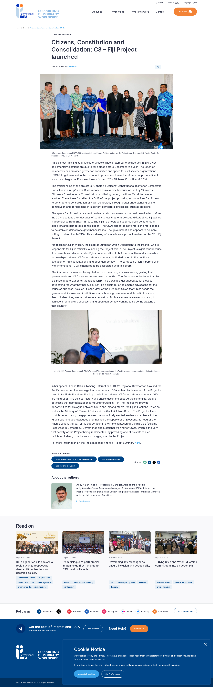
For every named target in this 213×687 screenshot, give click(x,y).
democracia (23, 582)
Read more (84, 501)
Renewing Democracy (83, 582)
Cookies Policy (85, 655)
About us (97, 11)
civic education (163, 587)
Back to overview (62, 34)
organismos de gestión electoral (32, 587)
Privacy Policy (105, 655)
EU (112, 582)
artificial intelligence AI (41, 582)
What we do (117, 11)
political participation (126, 582)
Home (18, 28)
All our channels (185, 611)
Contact (160, 11)
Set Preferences (112, 674)
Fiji (158, 67)
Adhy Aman (72, 66)
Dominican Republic (26, 578)
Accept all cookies (86, 674)
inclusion (142, 582)
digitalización (44, 578)
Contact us (139, 628)
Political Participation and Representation (74, 459)
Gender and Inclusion (65, 466)
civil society (69, 587)
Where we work (140, 11)
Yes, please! (93, 628)
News (25, 28)
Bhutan (67, 582)
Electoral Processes (111, 459)
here (137, 442)
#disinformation (163, 582)
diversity (114, 587)
